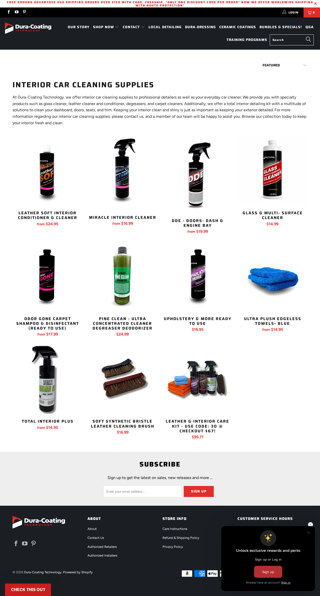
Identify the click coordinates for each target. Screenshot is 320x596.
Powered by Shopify (78, 572)
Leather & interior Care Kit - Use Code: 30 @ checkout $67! (197, 379)
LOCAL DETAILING (165, 27)
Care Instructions (174, 529)
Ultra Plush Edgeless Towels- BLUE (273, 276)
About (92, 529)
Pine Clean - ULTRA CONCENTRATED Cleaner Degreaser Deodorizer (123, 276)
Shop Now (104, 27)
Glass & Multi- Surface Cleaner (273, 171)
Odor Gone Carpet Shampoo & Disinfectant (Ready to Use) (47, 276)
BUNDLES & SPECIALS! (281, 27)
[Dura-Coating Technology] (28, 28)
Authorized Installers (102, 555)
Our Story (79, 27)
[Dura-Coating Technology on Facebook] (8, 12)
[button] (28, 590)
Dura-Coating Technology (43, 572)
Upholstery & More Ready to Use (197, 276)
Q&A (310, 27)
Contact (132, 27)
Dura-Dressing (200, 27)
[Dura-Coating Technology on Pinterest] (24, 12)
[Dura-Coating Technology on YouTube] (16, 12)
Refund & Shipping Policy (180, 538)
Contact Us (96, 538)
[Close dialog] (310, 524)
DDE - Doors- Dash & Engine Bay (197, 174)
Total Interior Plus (47, 379)
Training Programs (246, 39)
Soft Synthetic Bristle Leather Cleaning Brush (123, 379)
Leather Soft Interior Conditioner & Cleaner (47, 171)
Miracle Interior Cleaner (123, 173)
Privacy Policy (172, 547)
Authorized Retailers (102, 547)
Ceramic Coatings (237, 27)
